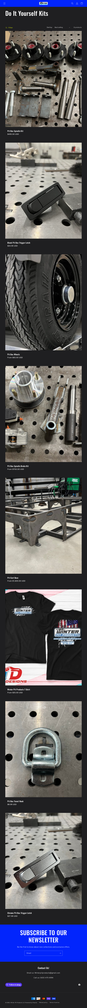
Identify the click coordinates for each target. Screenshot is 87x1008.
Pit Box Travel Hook (15, 801)
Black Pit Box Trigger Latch (18, 243)
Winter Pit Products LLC (18, 1002)
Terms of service (54, 1002)
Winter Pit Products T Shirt (18, 689)
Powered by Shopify (31, 1002)
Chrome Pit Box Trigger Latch (19, 913)
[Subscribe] (60, 953)
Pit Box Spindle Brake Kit (18, 466)
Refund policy (43, 1002)
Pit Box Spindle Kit (15, 131)
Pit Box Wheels (13, 354)
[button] (4, 3)
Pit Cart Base (12, 578)
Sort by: (49, 27)
